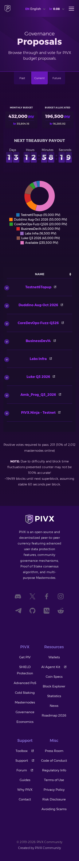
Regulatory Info (54, 770)
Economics (24, 722)
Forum (21, 770)
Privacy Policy (54, 790)
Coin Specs (54, 677)
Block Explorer (54, 686)
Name (39, 274)
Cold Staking (25, 693)
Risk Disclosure (54, 799)
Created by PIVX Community (39, 848)
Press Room (54, 751)
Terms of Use (54, 780)
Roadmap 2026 (54, 715)
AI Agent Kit (50, 667)
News (54, 706)
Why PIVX (24, 790)
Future (56, 78)
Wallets (54, 657)
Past (22, 78)
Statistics (54, 696)
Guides (25, 780)
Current (39, 78)
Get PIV (25, 657)
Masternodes (25, 702)
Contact (25, 799)
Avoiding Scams (54, 809)
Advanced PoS (25, 683)
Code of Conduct (54, 761)
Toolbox (22, 751)
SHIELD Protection (25, 670)
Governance (25, 712)
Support (21, 761)
